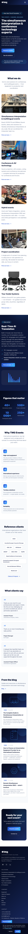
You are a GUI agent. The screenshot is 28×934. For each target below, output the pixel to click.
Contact (3, 904)
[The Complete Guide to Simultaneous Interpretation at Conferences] (14, 700)
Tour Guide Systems (6, 882)
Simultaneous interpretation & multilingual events (13, 872)
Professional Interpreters (7, 874)
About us (3, 896)
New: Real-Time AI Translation (11, 13)
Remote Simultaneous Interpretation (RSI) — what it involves (12, 785)
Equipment (4, 892)
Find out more (5, 135)
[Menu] (25, 2)
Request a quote (8, 50)
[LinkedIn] (10, 864)
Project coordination (6, 880)
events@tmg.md (5, 916)
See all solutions (8, 55)
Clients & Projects (13, 576)
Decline (10, 931)
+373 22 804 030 (5, 912)
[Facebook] (2, 864)
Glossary (3, 902)
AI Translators (4, 885)
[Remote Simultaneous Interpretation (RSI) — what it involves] (14, 771)
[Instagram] (6, 864)
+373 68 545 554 (5, 914)
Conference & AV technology (8, 876)
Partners (3, 898)
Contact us (14, 833)
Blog (2, 688)
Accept (17, 931)
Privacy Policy (8, 928)
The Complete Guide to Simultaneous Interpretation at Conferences (13, 715)
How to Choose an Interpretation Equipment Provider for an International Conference (13, 750)
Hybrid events (4, 878)
